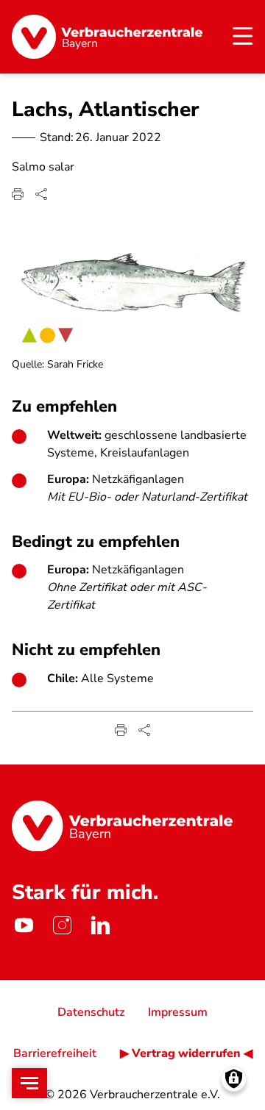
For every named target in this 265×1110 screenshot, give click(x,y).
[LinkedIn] (100, 925)
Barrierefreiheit (54, 1053)
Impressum (178, 1012)
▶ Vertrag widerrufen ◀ (186, 1053)
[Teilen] (41, 194)
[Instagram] (62, 925)
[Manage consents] (234, 1079)
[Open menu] (29, 1083)
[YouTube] (23, 925)
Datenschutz (90, 1012)
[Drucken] (18, 194)
